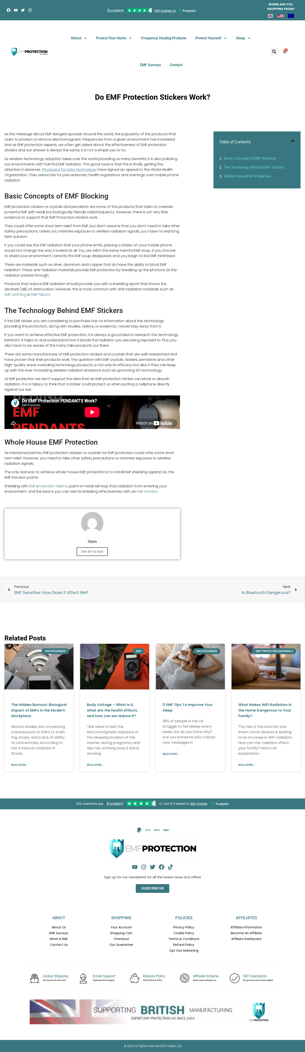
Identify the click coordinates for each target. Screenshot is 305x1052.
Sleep (240, 38)
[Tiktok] (170, 867)
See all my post (92, 551)
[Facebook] (8, 10)
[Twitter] (23, 10)
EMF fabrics (40, 294)
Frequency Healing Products (163, 38)
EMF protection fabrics (48, 486)
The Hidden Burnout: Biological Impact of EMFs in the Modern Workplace (39, 710)
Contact (176, 65)
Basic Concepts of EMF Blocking (250, 158)
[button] (274, 51)
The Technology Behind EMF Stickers (254, 167)
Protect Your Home (111, 38)
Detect (76, 38)
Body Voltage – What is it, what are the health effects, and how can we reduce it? (112, 710)
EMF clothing (15, 294)
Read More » (19, 765)
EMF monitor (147, 491)
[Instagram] (30, 10)
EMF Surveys (150, 65)
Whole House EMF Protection (247, 176)
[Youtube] (16, 10)
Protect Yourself (208, 38)
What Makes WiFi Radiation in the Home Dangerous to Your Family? (265, 710)
